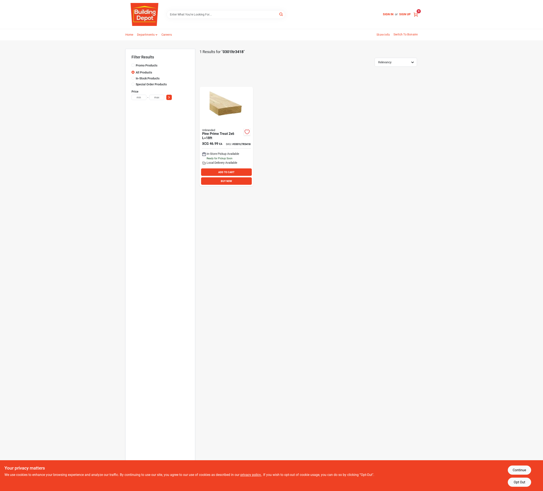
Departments (146, 34)
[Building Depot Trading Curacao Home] (144, 14)
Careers (166, 34)
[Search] (281, 14)
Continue (519, 470)
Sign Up (405, 14)
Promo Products (146, 65)
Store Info (383, 34)
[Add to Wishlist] (247, 131)
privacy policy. (251, 475)
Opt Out (519, 482)
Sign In (388, 14)
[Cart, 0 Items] (416, 14)
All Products (144, 72)
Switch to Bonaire (405, 34)
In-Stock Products (148, 78)
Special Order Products (151, 84)
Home (129, 34)
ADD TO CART (226, 172)
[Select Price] (169, 97)
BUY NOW (226, 181)
